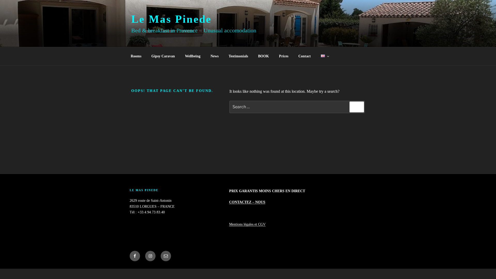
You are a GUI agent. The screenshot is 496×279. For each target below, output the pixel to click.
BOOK (263, 56)
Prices (283, 56)
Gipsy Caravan (163, 56)
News (215, 56)
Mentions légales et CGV (247, 224)
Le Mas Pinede (171, 19)
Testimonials (238, 56)
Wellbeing (192, 56)
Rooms (136, 56)
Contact (304, 56)
